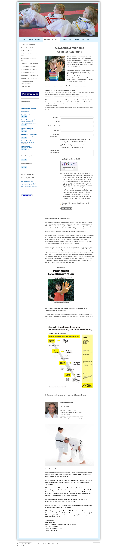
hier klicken (24, 143)
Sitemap (29, 542)
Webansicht (96, 542)
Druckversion (23, 542)
